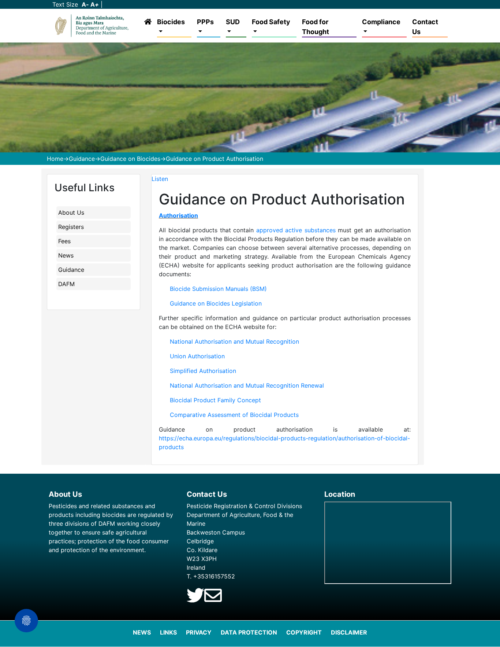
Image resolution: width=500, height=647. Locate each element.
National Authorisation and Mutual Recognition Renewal (247, 385)
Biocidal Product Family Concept (215, 400)
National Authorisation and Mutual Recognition (234, 341)
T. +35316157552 (211, 576)
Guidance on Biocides (130, 158)
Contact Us (425, 27)
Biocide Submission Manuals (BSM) (218, 288)
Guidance (82, 158)
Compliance (381, 22)
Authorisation (178, 215)
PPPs (205, 22)
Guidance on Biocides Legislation (216, 303)
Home (55, 158)
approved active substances (296, 230)
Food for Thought (315, 27)
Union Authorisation (197, 356)
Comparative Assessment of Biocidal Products (234, 414)
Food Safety (271, 22)
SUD (233, 22)
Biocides (171, 22)
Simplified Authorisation (203, 370)
